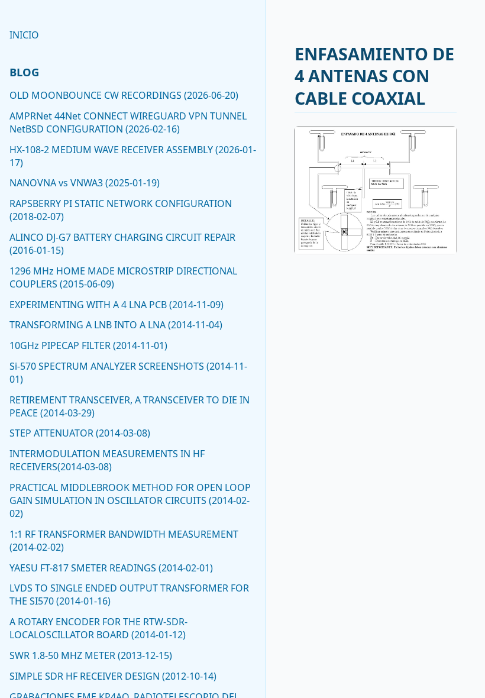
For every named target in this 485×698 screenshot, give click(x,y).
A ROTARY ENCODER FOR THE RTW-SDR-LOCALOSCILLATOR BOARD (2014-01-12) (98, 628)
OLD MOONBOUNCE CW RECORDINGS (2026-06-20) (123, 95)
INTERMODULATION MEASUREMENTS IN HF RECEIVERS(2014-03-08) (107, 460)
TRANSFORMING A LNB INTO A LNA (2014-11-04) (115, 324)
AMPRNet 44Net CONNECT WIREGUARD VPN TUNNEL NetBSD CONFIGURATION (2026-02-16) (128, 122)
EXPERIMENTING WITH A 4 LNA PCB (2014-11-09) (116, 304)
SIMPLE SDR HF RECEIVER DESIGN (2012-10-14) (112, 676)
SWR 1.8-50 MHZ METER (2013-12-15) (90, 655)
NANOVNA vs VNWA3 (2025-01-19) (84, 182)
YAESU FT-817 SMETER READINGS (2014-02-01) (111, 567)
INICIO (24, 34)
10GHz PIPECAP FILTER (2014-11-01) (88, 345)
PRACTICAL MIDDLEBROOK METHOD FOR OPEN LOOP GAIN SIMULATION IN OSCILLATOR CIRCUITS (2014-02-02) (130, 500)
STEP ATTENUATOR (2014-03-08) (79, 433)
